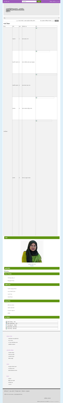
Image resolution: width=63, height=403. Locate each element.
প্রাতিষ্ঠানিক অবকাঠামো (11, 344)
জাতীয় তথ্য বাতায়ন (11, 305)
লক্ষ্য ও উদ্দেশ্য (10, 340)
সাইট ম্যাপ (6, 391)
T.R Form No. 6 (11, 278)
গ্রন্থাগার (9, 378)
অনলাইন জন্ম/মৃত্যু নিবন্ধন (12, 288)
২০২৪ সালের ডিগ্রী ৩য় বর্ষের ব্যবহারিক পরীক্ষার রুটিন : (23, 20)
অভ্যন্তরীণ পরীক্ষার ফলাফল (12, 366)
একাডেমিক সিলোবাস (11, 356)
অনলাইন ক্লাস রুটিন (11, 354)
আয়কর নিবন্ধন (10, 297)
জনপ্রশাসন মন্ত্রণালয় (11, 310)
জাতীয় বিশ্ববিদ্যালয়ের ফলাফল (12, 370)
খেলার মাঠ (9, 384)
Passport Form (11, 280)
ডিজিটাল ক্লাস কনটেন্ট (11, 380)
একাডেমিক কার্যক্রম (11, 352)
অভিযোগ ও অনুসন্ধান (25, 391)
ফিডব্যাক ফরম (17, 391)
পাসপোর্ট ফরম (10, 294)
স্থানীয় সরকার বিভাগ (11, 307)
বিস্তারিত (32, 265)
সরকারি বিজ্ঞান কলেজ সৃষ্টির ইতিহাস (13, 338)
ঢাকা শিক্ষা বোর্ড (6, 1)
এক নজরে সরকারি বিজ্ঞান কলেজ (13, 342)
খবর (56, 21)
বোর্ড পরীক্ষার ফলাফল (11, 368)
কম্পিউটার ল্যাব (10, 382)
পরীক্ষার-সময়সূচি (10, 358)
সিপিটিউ (9, 313)
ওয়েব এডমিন (11, 391)
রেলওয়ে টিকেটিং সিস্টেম (11, 291)
